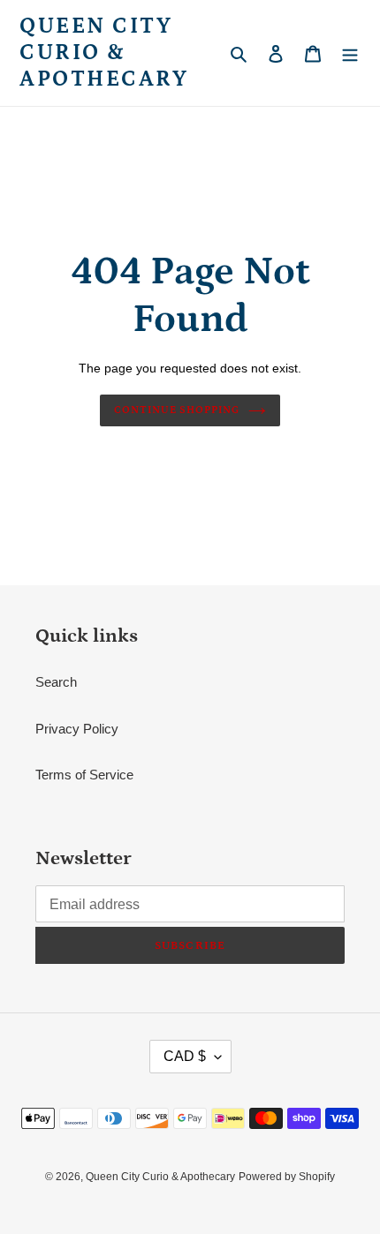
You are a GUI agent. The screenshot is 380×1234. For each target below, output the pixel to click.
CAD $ (184, 1056)
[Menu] (350, 53)
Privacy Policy (76, 728)
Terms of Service (84, 774)
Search (56, 681)
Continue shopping (177, 410)
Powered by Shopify (287, 1176)
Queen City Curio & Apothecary (103, 53)
